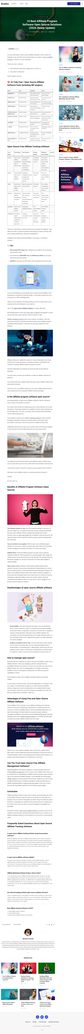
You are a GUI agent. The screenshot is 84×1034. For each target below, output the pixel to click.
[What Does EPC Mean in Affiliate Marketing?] (9, 994)
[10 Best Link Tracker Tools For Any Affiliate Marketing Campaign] (46, 994)
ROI (27, 295)
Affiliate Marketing (6, 924)
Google (44, 579)
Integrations (42, 1022)
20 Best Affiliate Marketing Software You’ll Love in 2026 (28, 1004)
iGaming (61, 94)
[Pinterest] (2, 54)
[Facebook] (37, 1017)
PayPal (39, 108)
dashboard (37, 118)
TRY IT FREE (74, 3)
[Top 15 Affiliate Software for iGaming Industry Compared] (9, 968)
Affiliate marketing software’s (15, 319)
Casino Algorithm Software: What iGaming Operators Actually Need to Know (69, 128)
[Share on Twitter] (2, 50)
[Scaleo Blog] (5, 4)
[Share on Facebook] (47, 925)
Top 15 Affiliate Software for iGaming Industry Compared (9, 978)
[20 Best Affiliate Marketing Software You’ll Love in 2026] (28, 994)
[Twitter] (42, 1017)
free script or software (33, 312)
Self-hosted (44, 126)
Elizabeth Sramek (35, 31)
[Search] (81, 3)
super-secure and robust (31, 783)
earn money (25, 535)
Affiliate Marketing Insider (42, 16)
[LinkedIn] (52, 925)
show (16, 49)
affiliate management (18, 772)
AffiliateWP (10, 93)
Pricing (35, 1022)
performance (42, 714)
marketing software (35, 418)
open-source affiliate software (23, 308)
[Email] (2, 57)
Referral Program (53, 1022)
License (43, 220)
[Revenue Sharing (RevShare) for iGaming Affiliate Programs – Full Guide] (28, 968)
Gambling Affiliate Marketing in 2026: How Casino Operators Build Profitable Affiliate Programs (46, 980)
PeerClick (10, 206)
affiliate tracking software (28, 716)
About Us (27, 1022)
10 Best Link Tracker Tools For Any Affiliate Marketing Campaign (45, 1004)
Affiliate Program (17, 924)
